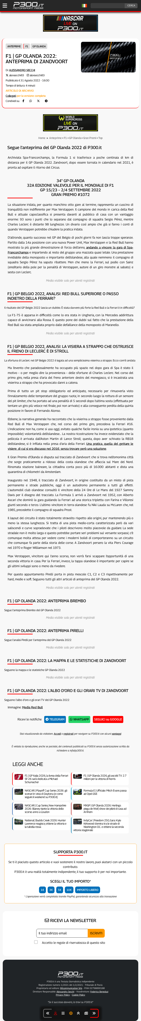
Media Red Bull (32, 707)
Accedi (57, 733)
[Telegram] (46, 101)
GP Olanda (39, 46)
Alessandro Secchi (22, 70)
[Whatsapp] (30, 101)
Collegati (11, 95)
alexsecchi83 (16, 75)
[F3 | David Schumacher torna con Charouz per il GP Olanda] (47, 1013)
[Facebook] (23, 101)
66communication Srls (71, 988)
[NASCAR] (70, 30)
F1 (26, 46)
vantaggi (116, 733)
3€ (51, 890)
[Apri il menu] (63, 1013)
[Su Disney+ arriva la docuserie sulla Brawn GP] (94, 1013)
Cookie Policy (78, 994)
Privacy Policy (63, 994)
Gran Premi (89, 138)
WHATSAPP (81, 719)
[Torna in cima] (78, 1013)
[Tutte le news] (86, 1013)
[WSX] (70, 130)
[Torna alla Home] (70, 978)
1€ (42, 890)
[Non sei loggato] (55, 1013)
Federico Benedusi (99, 991)
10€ (69, 890)
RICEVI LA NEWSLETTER (72, 920)
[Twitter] (38, 101)
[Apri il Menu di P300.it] (5, 6)
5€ (59, 890)
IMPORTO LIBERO (87, 890)
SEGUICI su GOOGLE (108, 719)
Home (41, 138)
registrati (68, 733)
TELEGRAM (56, 719)
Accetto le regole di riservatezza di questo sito (73, 942)
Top (100, 138)
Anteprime (14, 46)
